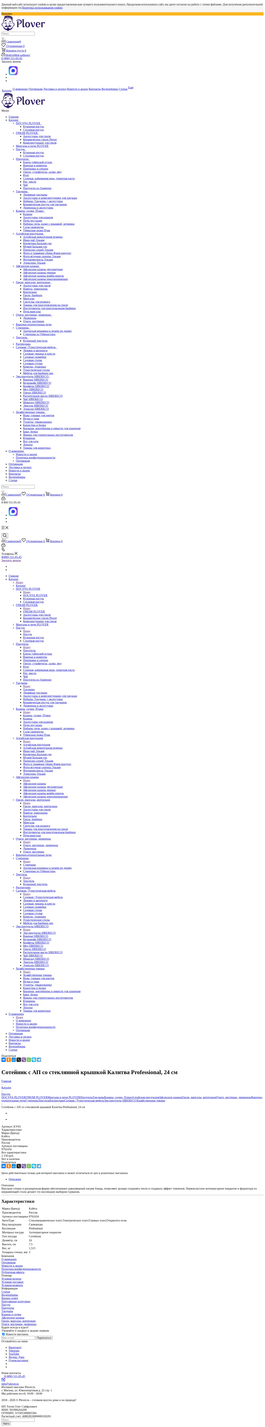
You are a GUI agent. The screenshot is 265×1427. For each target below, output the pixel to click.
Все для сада (30, 441)
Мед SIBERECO (33, 389)
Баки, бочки (30, 431)
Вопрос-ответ (9, 1298)
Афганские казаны (28, 266)
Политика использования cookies (42, 7)
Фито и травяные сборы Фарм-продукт (47, 253)
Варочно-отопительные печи (34, 324)
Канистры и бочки (34, 425)
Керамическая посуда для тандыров (45, 204)
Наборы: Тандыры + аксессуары (43, 201)
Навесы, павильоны (35, 288)
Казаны (27, 214)
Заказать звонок (11, 560)
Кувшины (29, 438)
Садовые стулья (32, 363)
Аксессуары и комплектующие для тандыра (50, 197)
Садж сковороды (33, 227)
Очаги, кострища (33, 321)
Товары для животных (37, 447)
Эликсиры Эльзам (34, 262)
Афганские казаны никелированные (45, 279)
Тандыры (22, 191)
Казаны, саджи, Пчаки (30, 210)
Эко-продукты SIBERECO (33, 376)
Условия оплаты (11, 1278)
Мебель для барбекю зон (38, 373)
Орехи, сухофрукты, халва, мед (42, 171)
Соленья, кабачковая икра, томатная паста (49, 178)
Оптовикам (23, 460)
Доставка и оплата (20, 467)
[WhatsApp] (29, 1060)
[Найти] (2, 38)
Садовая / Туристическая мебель (36, 347)
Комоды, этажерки (34, 366)
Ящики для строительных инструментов (48, 434)
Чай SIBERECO (33, 399)
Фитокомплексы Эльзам (38, 259)
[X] (19, 1060)
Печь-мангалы (32, 311)
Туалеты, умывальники (37, 421)
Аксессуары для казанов (38, 217)
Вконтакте (15, 1347)
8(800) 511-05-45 (11, 557)
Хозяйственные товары (31, 412)
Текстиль (22, 337)
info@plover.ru (10, 1383)
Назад (19, 582)
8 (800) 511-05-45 (11, 58)
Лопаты (28, 444)
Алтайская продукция (30, 233)
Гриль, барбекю (32, 295)
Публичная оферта (12, 1272)
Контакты (15, 473)
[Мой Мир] (14, 1060)
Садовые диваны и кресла (39, 353)
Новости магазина (16, 1334)
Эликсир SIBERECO (36, 408)
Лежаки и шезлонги (35, 350)
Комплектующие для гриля (39, 142)
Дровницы (29, 318)
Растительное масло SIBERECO (43, 395)
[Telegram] (39, 1060)
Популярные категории (15, 1301)
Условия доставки (12, 1281)
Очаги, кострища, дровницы (34, 314)
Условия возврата (12, 1285)
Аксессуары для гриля (36, 136)
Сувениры (23, 327)
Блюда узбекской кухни (37, 162)
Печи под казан (32, 220)
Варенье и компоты (35, 165)
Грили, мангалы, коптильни (34, 282)
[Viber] (24, 1060)
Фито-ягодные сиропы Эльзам (42, 256)
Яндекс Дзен (16, 1357)
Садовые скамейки (34, 356)
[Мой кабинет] (3, 499)
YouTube (14, 1353)
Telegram (14, 1350)
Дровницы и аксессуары (38, 207)
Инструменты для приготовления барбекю (49, 308)
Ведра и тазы (31, 418)
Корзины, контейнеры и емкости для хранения (51, 428)
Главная (13, 116)
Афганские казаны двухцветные (43, 269)
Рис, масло (29, 181)
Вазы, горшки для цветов (38, 415)
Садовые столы (32, 360)
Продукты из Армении (37, 188)
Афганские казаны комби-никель (43, 275)
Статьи (13, 480)
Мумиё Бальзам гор (35, 246)
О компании (17, 451)
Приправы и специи (35, 168)
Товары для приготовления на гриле (45, 305)
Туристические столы (36, 369)
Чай (25, 184)
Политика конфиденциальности (35, 457)
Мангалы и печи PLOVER (32, 145)
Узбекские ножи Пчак (36, 230)
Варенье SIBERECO (35, 379)
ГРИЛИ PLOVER (27, 133)
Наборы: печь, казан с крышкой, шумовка (48, 223)
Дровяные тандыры (35, 194)
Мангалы (28, 298)
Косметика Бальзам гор (37, 243)
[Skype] (34, 1060)
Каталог (14, 120)
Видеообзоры (17, 477)
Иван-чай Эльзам (33, 240)
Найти (6, 1423)
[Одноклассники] (8, 1060)
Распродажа (23, 343)
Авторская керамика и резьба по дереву (47, 330)
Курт (26, 175)
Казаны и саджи (11, 1314)
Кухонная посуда (33, 126)
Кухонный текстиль (35, 340)
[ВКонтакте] (3, 1060)
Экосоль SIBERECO (35, 405)
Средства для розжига (36, 301)
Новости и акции (26, 454)
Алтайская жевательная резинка (43, 236)
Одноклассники (18, 1360)
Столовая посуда (33, 129)
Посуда (21, 149)
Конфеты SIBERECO (36, 386)
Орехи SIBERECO (34, 392)
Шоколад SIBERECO (36, 402)
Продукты (23, 158)
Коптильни (30, 292)
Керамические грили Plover (40, 139)
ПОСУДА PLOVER (29, 123)
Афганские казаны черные (39, 272)
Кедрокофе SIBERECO (37, 382)
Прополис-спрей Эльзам (38, 249)
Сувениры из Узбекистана (39, 334)
